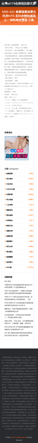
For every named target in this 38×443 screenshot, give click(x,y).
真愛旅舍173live (12, 420)
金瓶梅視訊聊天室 (15, 423)
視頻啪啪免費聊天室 (18, 418)
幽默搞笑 (20, 210)
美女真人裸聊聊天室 (12, 363)
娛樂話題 (20, 236)
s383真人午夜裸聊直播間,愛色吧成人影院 (23, 407)
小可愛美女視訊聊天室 (14, 385)
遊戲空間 (20, 231)
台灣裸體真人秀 (22, 412)
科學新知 (20, 220)
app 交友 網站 (17, 379)
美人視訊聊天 (28, 404)
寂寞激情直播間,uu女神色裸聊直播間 (19, 403)
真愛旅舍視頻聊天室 (20, 382)
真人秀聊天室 (26, 360)
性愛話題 (20, 194)
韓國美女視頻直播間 (17, 426)
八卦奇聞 (20, 205)
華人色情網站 (6, 426)
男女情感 (20, 200)
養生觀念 (20, 252)
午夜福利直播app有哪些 (26, 396)
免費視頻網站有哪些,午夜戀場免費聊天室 (23, 376)
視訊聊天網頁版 (23, 363)
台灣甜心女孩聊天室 (14, 387)
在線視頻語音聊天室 (10, 374)
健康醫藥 (20, 257)
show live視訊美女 (7, 382)
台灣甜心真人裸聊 (9, 401)
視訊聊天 (20, 262)
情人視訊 (7, 281)
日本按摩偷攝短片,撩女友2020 (25, 401)
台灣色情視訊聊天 (12, 396)
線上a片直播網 (28, 429)
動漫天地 (20, 226)
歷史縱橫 (20, 215)
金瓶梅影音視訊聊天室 (28, 423)
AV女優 (20, 267)
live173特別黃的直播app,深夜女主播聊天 (14, 415)
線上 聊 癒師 (31, 412)
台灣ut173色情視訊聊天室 (19, 437)
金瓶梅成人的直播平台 (16, 390)
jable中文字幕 (18, 429)
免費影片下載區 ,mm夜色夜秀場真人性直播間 (19, 359)
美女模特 (20, 179)
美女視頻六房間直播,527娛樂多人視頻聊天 (19, 364)
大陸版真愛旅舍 (26, 385)
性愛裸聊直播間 (7, 357)
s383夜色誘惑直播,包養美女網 (14, 371)
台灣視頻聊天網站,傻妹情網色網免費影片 (15, 409)
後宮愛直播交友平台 (24, 420)
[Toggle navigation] (35, 2)
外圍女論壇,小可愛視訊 (20, 357)
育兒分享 (20, 246)
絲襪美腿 (20, 173)
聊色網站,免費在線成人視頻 (25, 374)
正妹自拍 (20, 184)
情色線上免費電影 (30, 426)
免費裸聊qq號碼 (7, 379)
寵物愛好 (20, 241)
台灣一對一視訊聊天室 (29, 379)
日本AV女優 (20, 189)
